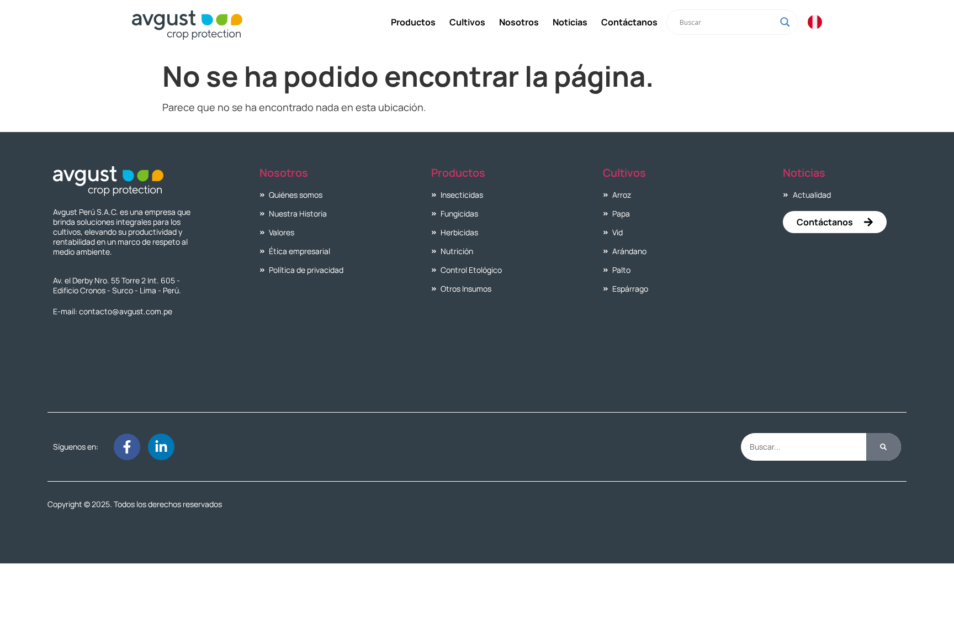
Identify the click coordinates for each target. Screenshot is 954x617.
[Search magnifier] (785, 22)
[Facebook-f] (127, 447)
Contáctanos (629, 22)
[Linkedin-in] (161, 447)
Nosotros (519, 22)
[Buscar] (883, 447)
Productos (413, 22)
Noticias (570, 22)
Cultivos (467, 22)
